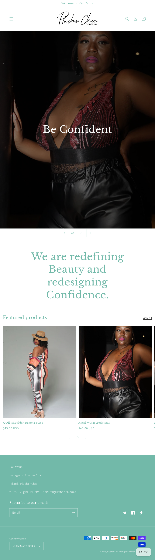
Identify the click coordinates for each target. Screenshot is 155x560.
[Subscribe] (73, 512)
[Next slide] (81, 233)
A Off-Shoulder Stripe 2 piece (23, 422)
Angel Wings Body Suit (94, 422)
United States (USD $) (24, 546)
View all (147, 318)
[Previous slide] (64, 233)
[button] (11, 19)
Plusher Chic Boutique (117, 551)
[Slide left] (69, 437)
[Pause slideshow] (90, 233)
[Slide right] (86, 437)
